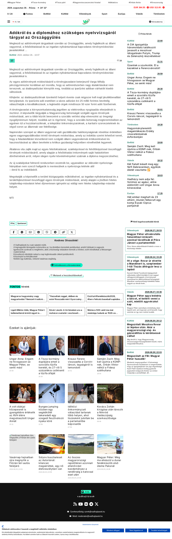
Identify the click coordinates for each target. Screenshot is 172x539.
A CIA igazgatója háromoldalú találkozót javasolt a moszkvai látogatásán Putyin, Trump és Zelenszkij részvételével (143, 50)
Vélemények (85, 14)
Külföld (64, 14)
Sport (104, 14)
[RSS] (75, 504)
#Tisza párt (60, 2)
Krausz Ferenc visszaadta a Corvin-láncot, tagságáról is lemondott (80, 363)
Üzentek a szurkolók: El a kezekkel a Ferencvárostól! (143, 67)
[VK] (86, 504)
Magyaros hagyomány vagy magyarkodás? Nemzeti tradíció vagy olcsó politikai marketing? (27, 298)
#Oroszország (156, 2)
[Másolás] (63, 232)
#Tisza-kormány (38, 2)
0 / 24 (9, 14)
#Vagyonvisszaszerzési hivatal (86, 2)
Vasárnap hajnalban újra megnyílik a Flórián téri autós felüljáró (21, 461)
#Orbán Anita (135, 2)
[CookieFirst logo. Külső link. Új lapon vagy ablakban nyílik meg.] (3, 526)
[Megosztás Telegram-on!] (55, 232)
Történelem (159, 14)
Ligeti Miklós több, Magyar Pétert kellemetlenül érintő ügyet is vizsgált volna (28, 312)
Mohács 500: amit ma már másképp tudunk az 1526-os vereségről (102, 312)
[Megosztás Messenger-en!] (22, 232)
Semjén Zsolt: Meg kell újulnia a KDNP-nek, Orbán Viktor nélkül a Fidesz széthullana (109, 364)
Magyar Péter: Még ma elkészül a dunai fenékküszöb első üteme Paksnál (109, 461)
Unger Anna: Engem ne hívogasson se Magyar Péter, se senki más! (21, 363)
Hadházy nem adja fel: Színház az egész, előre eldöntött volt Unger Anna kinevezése (143, 183)
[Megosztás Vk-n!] (38, 232)
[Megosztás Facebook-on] (13, 232)
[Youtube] (80, 504)
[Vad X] (97, 504)
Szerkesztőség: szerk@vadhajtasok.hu (87, 512)
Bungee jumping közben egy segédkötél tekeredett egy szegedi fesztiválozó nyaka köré (51, 414)
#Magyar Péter (14, 2)
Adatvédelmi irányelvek (90, 524)
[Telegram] (91, 504)
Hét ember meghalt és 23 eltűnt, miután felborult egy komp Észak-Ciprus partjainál (144, 201)
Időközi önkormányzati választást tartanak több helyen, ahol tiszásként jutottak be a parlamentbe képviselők (81, 415)
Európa (121, 14)
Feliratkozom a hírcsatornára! (67, 265)
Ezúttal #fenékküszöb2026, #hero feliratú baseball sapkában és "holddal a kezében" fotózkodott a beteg (104, 298)
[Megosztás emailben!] (30, 232)
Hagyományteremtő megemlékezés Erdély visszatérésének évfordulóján (140, 132)
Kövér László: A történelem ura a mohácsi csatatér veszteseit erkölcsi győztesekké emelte (65, 312)
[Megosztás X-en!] (71, 232)
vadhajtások (86, 496)
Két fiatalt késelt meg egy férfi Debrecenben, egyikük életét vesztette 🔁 (144, 167)
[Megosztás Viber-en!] (46, 232)
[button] (8, 21)
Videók (139, 14)
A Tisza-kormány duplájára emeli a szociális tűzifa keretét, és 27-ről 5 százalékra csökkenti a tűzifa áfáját (51, 366)
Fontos (29, 14)
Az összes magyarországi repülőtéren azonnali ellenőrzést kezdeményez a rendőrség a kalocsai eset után (80, 466)
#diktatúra (112, 2)
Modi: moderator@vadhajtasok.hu (87, 516)
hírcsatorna (157, 22)
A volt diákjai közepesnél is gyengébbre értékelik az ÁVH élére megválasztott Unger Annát (22, 414)
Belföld (46, 14)
